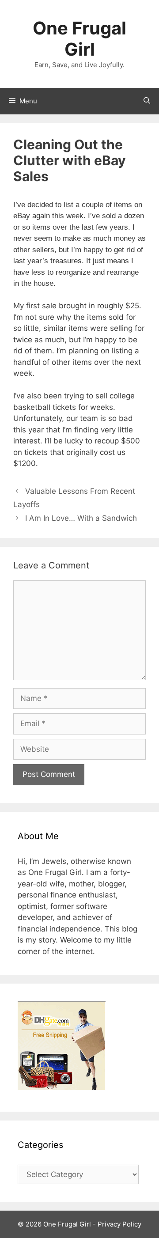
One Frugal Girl (79, 38)
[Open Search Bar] (147, 101)
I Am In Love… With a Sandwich (81, 518)
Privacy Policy (119, 1224)
